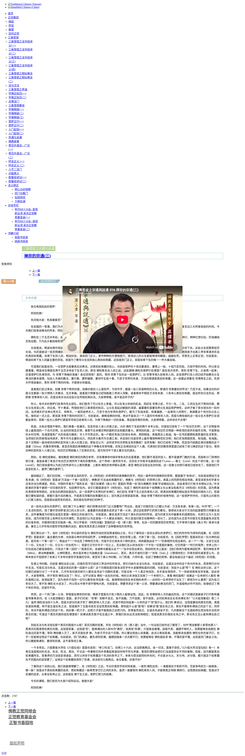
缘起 (11, 21)
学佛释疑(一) (16, 109)
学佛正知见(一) (17, 93)
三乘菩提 (13, 37)
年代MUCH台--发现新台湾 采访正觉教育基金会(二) (26, 225)
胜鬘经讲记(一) (17, 177)
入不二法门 (15, 169)
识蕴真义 (13, 173)
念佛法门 (13, 101)
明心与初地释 (23, 189)
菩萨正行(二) (16, 125)
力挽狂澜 (20, 201)
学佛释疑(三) (16, 117)
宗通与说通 (15, 137)
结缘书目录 (21, 241)
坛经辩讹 (20, 197)
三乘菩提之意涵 (17, 89)
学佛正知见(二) (17, 97)
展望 (11, 29)
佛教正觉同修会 (22, 711)
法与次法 (13, 85)
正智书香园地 (21, 723)
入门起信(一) (16, 129)
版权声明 (17, 743)
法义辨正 (13, 185)
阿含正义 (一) (16, 161)
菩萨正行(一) (16, 121)
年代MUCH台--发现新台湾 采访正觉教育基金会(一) (26, 213)
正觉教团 (13, 17)
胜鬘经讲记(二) (17, 181)
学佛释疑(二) (16, 113)
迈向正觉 (13, 33)
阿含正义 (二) (16, 165)
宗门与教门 (21, 193)
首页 (10, 13)
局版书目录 (21, 237)
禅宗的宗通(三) (37, 256)
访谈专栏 (13, 205)
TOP (3, 753)
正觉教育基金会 (22, 717)
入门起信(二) (16, 133)
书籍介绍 (13, 233)
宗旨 (11, 25)
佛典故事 (13, 141)
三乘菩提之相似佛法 (20, 73)
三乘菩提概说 (16, 105)
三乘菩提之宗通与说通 (38, 248)
